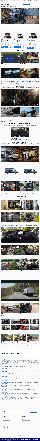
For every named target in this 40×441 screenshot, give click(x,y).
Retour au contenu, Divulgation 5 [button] (5, 371)
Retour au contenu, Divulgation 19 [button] (5, 396)
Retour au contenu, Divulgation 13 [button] (5, 383)
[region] (20, 439)
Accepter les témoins (35, 439)
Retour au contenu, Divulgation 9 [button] (5, 376)
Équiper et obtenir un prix (27, 4)
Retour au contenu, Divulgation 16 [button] (5, 388)
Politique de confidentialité (9, 440)
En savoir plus (3, 345)
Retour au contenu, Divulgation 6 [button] (5, 372)
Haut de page (20, 403)
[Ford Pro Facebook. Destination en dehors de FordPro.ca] (3, 428)
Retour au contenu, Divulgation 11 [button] (5, 380)
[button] (5, 321)
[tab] (3, 6)
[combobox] (34, 0)
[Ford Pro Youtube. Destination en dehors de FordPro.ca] (7, 428)
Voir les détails (11, 47)
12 (37, 104)
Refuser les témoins (30, 439)
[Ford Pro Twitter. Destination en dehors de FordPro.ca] (6, 428)
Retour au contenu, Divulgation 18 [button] (5, 394)
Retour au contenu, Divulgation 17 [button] (5, 392)
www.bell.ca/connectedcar (31, 387)
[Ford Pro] (2, 2)
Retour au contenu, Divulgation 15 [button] (5, 386)
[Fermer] (39, 439)
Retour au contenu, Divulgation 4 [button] (5, 369)
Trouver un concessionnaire (35, 4)
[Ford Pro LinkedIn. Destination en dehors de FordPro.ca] (4, 428)
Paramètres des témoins (24, 439)
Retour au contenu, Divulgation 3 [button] (5, 368)
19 (3, 315)
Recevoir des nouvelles (33, 412)
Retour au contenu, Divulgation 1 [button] (5, 363)
